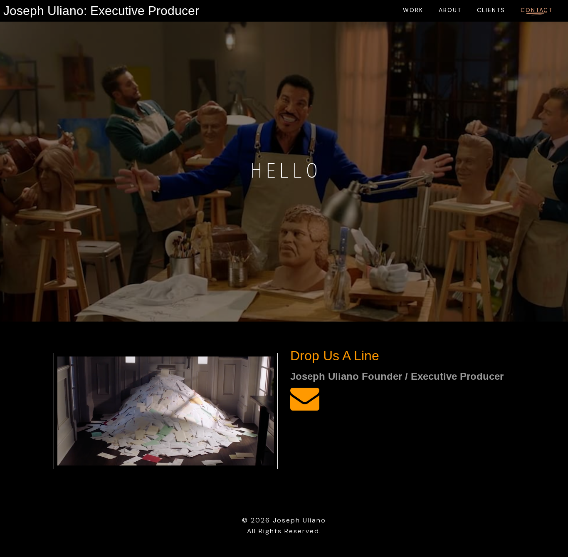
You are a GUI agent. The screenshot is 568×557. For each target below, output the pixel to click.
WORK (413, 10)
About (450, 10)
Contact (537, 10)
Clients (491, 10)
